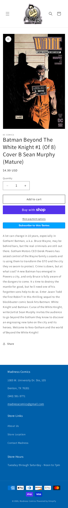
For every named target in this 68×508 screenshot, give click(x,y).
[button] (7, 14)
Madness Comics (28, 501)
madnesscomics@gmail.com (26, 404)
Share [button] (10, 343)
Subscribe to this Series (34, 225)
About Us (13, 426)
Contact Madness (18, 443)
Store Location (17, 434)
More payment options (34, 218)
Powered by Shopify (46, 501)
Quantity (7, 178)
